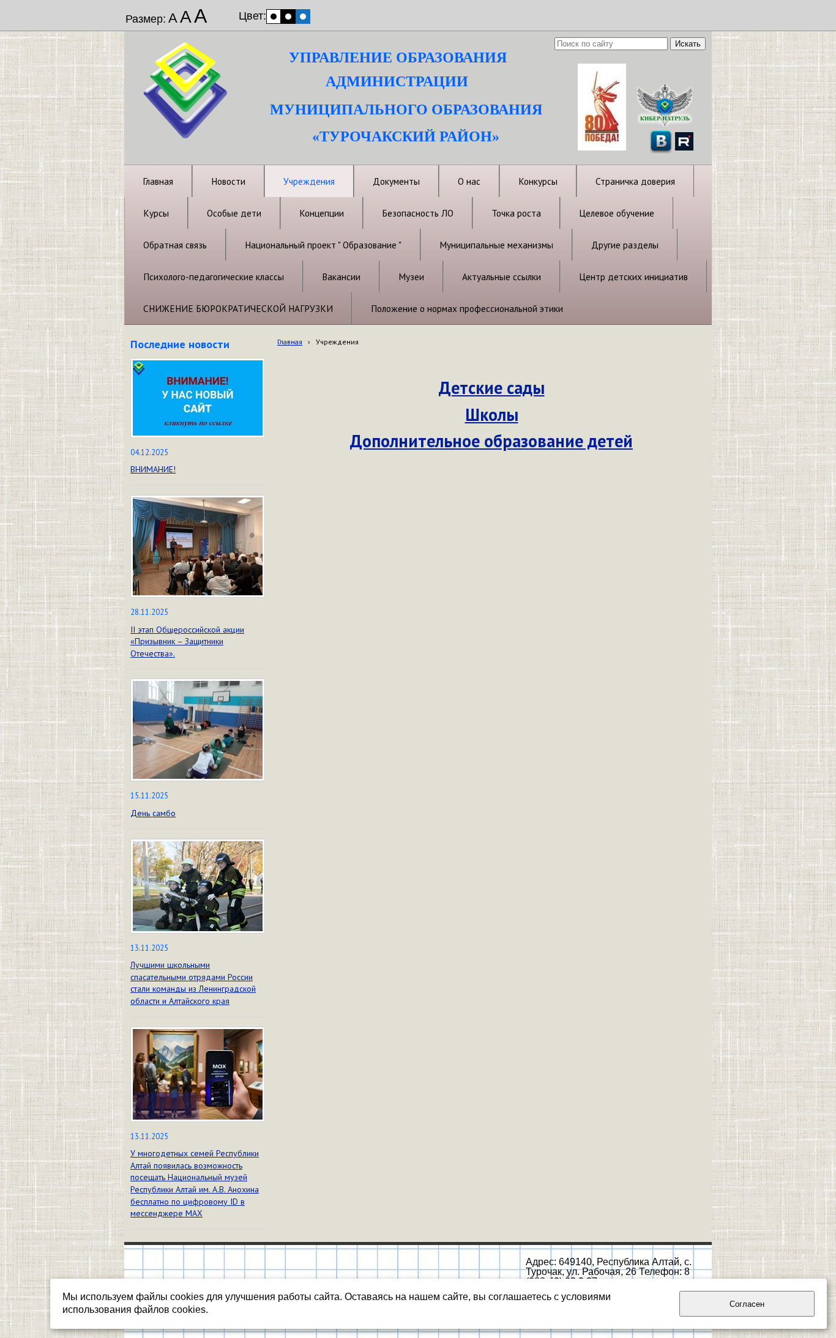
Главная (289, 341)
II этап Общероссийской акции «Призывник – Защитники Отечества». (187, 641)
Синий (303, 16)
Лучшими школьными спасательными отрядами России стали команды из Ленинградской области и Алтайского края (193, 982)
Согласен (747, 1304)
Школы (491, 414)
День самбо (153, 813)
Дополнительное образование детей (491, 440)
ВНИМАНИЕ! (153, 469)
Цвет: (252, 16)
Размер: (145, 19)
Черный (288, 16)
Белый (273, 16)
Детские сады (492, 387)
